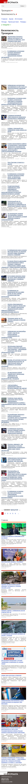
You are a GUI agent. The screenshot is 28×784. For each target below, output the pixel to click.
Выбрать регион (5, 779)
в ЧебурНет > (6, 25)
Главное (4, 19)
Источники (18, 19)
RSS (11, 781)
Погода (4, 22)
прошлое (14, 510)
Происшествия (13, 22)
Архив (11, 19)
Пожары (23, 22)
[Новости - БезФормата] (9, 2)
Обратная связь (5, 778)
